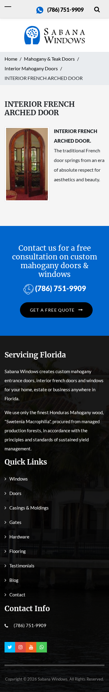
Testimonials (22, 565)
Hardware (19, 536)
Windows (18, 478)
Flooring (17, 551)
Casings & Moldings (29, 507)
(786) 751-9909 (65, 9)
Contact (17, 594)
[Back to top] (95, 674)
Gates (15, 522)
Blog (13, 580)
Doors (15, 493)
